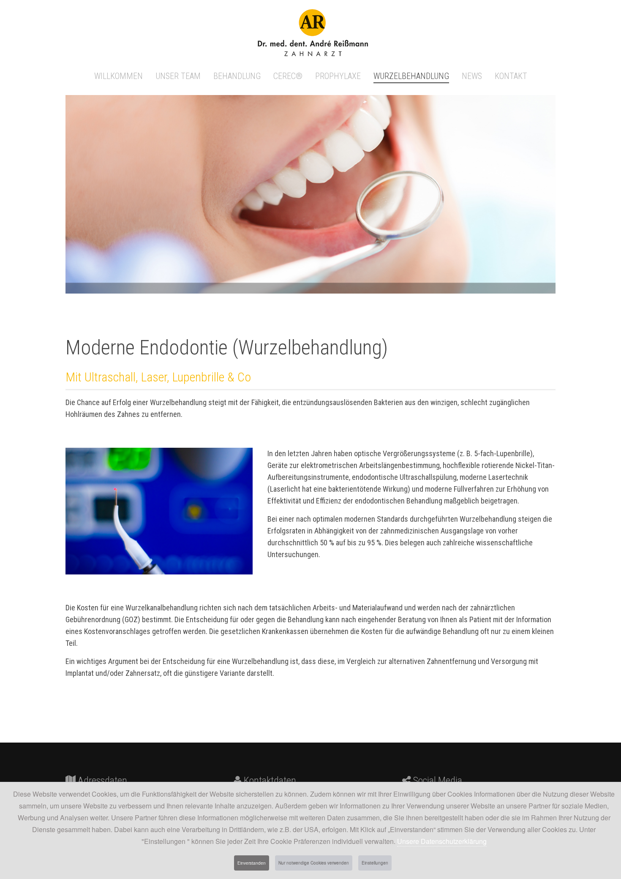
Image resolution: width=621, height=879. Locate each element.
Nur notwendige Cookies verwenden (313, 863)
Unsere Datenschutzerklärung (442, 841)
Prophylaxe (338, 76)
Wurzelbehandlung (411, 76)
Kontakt (511, 76)
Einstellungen (375, 863)
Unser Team (178, 76)
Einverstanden (251, 863)
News (472, 76)
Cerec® (287, 76)
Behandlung (237, 76)
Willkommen (118, 76)
